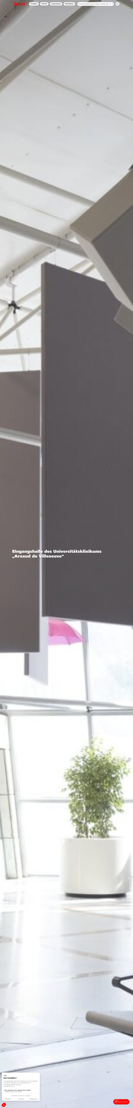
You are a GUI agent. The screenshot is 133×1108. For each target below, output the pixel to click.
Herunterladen (105, 4)
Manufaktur (69, 4)
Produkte (34, 4)
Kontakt (97, 4)
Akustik (44, 4)
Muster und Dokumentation (86, 4)
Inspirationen (56, 4)
